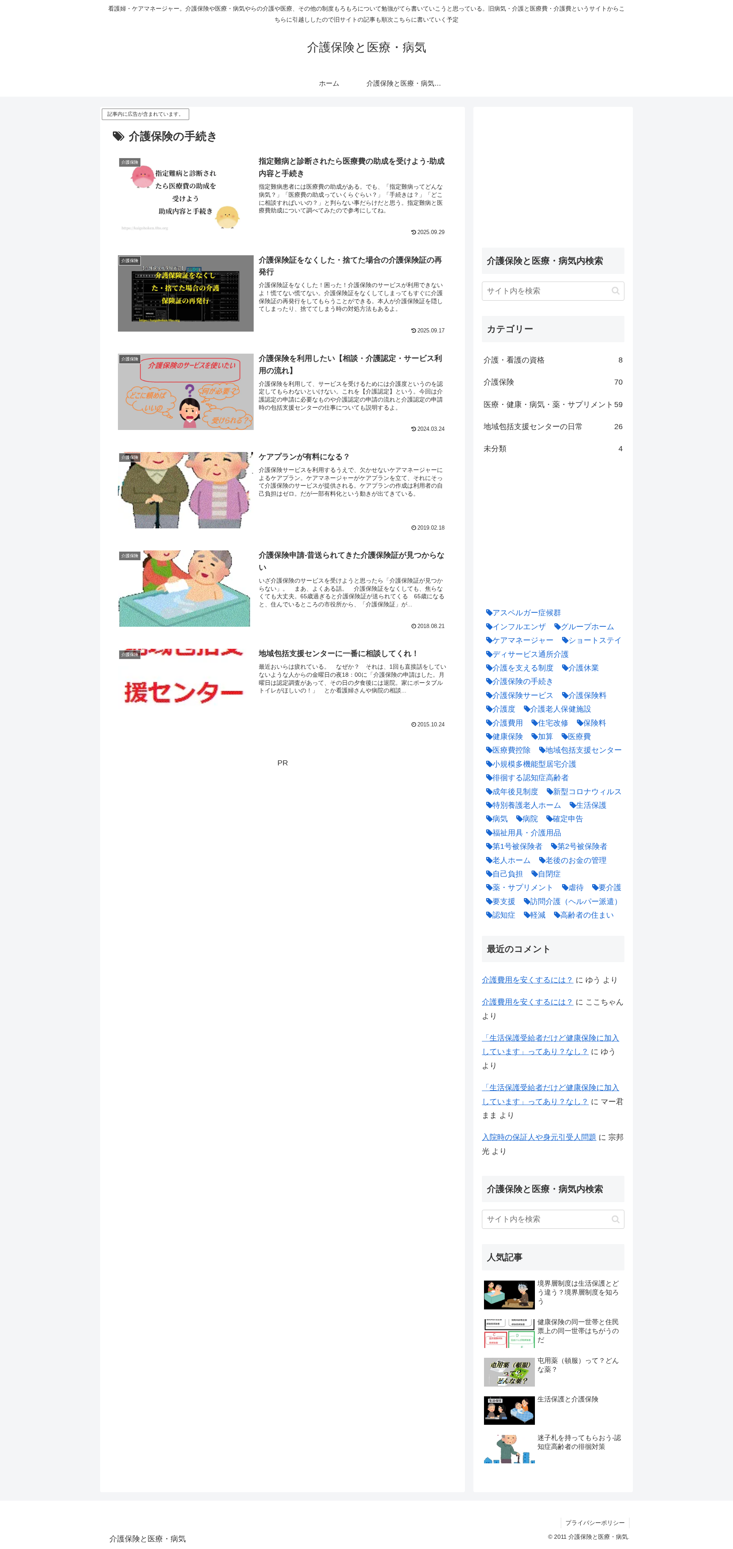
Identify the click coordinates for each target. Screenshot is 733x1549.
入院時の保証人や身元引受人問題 (539, 1137)
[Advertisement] (282, 829)
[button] (615, 291)
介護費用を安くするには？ (528, 980)
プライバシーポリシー (595, 1522)
